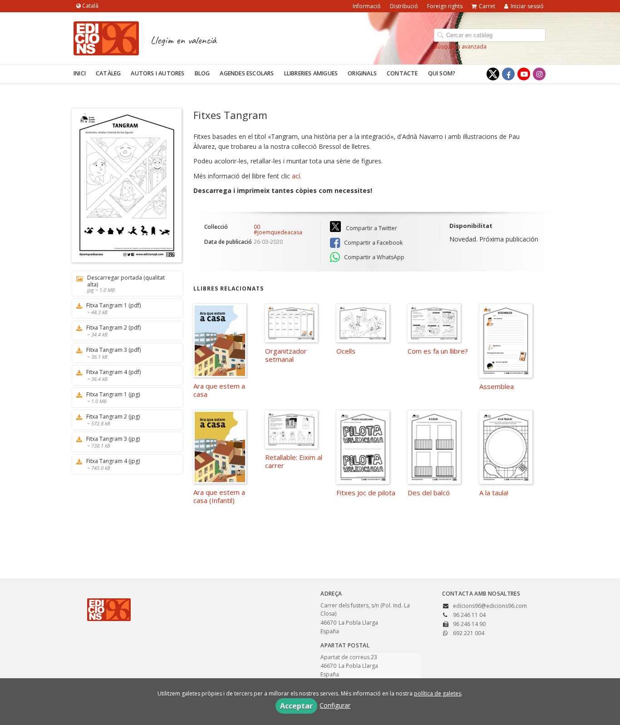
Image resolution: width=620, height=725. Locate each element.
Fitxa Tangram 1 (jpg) (113, 397)
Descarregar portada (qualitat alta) (126, 283)
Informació (367, 6)
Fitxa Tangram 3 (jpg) (113, 442)
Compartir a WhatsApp (373, 257)
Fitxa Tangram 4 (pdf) (113, 375)
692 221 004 (468, 633)
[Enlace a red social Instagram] (539, 74)
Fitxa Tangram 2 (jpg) (113, 420)
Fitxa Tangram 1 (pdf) (113, 308)
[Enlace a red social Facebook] (508, 74)
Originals (362, 73)
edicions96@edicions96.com (490, 606)
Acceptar (296, 706)
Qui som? (442, 73)
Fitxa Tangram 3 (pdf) (113, 353)
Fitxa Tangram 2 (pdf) (113, 331)
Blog (202, 73)
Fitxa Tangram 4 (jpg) (113, 464)
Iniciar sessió (527, 6)
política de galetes (437, 693)
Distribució (404, 6)
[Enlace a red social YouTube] (523, 74)
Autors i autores (157, 73)
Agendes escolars (247, 73)
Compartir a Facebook (373, 243)
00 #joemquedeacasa (278, 229)
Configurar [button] (335, 705)
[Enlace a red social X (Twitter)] (493, 74)
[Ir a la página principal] (106, 37)
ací (296, 176)
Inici (80, 73)
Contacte (402, 73)
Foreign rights (445, 6)
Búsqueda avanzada (460, 46)
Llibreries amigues (311, 73)
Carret (487, 6)
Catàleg (108, 73)
